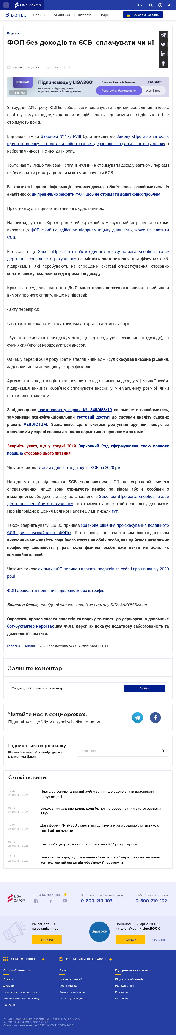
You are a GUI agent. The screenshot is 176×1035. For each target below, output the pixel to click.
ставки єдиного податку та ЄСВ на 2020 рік (79, 467)
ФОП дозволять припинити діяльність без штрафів (55, 590)
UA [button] (137, 5)
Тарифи (47, 939)
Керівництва (68, 985)
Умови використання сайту (21, 998)
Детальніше (158, 940)
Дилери (8, 985)
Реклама (9, 1005)
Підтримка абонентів (129, 979)
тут (115, 511)
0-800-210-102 (151, 901)
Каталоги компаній (72, 992)
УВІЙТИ (144, 688)
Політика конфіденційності (21, 992)
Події (103, 15)
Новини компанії (70, 979)
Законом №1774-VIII (61, 136)
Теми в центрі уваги (72, 998)
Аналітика (62, 15)
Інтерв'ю (84, 15)
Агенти (8, 979)
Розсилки (121, 992)
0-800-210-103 (96, 901)
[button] (6, 5)
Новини (39, 15)
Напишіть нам (124, 985)
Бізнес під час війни (146, 15)
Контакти (121, 998)
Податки (13, 33)
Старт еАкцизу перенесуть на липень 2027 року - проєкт (89, 844)
